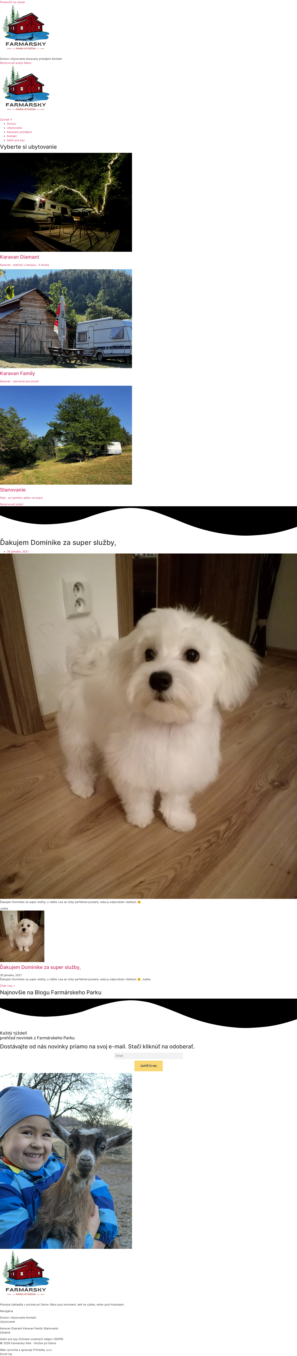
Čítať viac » (7, 985)
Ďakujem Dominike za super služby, (40, 967)
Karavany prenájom (39, 58)
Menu (27, 63)
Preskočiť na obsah (12, 2)
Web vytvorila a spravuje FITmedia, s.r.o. (26, 1350)
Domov (5, 58)
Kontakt (57, 58)
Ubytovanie (18, 58)
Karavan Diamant (11, 1328)
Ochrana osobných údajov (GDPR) (41, 1339)
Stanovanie (51, 1328)
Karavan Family (33, 1328)
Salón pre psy (9, 1339)
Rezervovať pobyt (12, 63)
